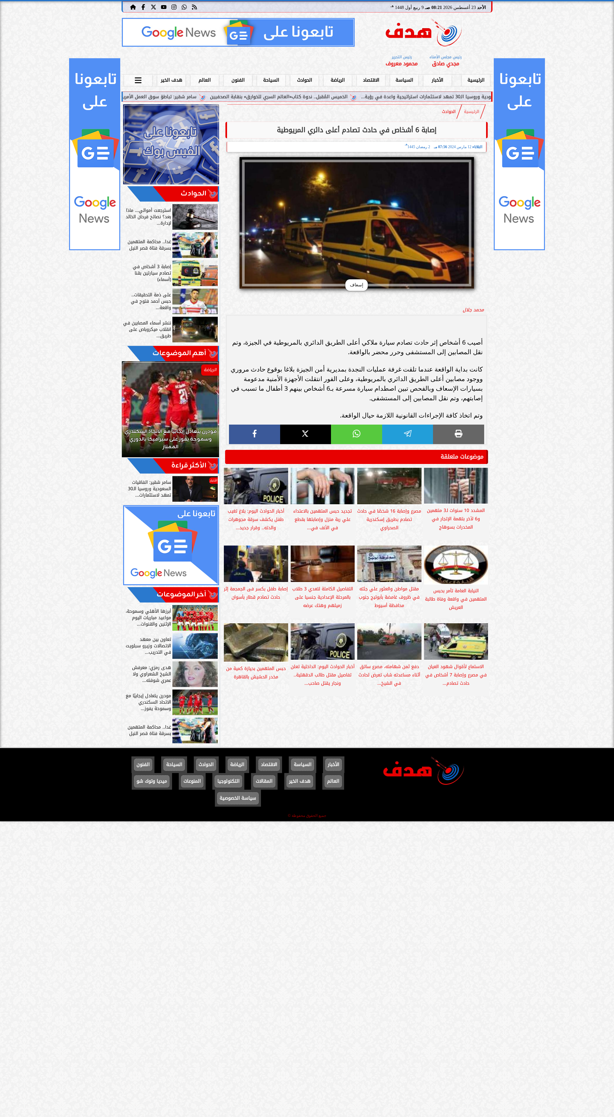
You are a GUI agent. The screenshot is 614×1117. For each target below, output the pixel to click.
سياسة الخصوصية (238, 798)
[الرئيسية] (133, 7)
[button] (135, 412)
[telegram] (407, 434)
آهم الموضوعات (179, 353)
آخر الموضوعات (181, 595)
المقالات (264, 781)
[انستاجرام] (174, 7)
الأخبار (437, 80)
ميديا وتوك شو (152, 781)
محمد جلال (473, 310)
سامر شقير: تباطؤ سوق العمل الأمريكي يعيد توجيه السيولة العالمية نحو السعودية (187, 96)
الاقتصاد (371, 80)
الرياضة (338, 80)
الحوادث (304, 80)
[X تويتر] (153, 7)
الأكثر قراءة (188, 466)
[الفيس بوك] (143, 7)
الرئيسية (476, 80)
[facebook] (254, 434)
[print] (458, 434)
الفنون (238, 80)
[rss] (194, 7)
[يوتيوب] (164, 7)
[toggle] (138, 79)
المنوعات (192, 781)
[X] (305, 434)
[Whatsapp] (184, 7)
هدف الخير (171, 80)
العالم (205, 80)
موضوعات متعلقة (462, 456)
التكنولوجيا (228, 781)
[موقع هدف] (424, 33)
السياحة (271, 80)
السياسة (404, 80)
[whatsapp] (356, 434)
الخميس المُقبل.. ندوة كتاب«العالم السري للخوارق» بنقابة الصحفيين (353, 96)
